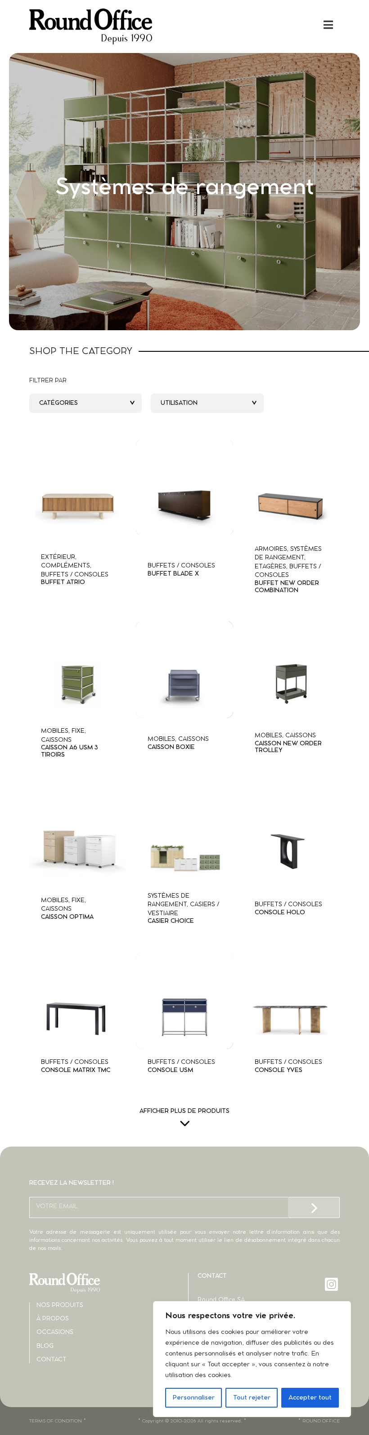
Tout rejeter (251, 1398)
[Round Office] (106, 26)
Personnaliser (193, 1398)
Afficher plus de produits (185, 1111)
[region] (252, 1359)
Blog (45, 1346)
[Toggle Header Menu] (184, 25)
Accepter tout (310, 1398)
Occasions (54, 1332)
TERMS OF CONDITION (55, 1421)
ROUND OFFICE (321, 1421)
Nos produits (59, 1305)
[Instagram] (332, 1284)
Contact (51, 1360)
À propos (52, 1319)
